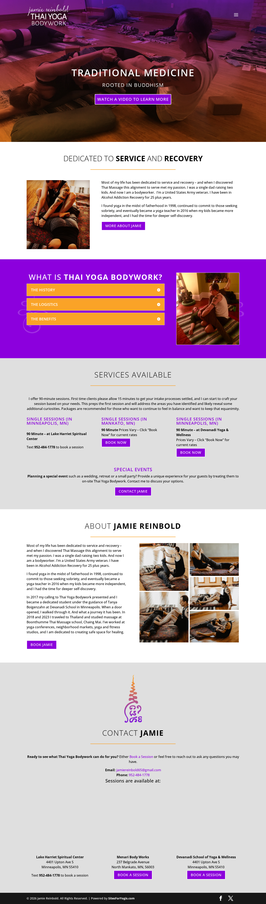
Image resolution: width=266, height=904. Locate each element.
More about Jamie (123, 225)
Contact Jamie (133, 491)
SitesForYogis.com (121, 898)
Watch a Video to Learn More (133, 99)
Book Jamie (42, 644)
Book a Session (141, 756)
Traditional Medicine (133, 72)
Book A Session (133, 874)
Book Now (116, 442)
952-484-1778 (139, 775)
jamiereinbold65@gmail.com (138, 770)
